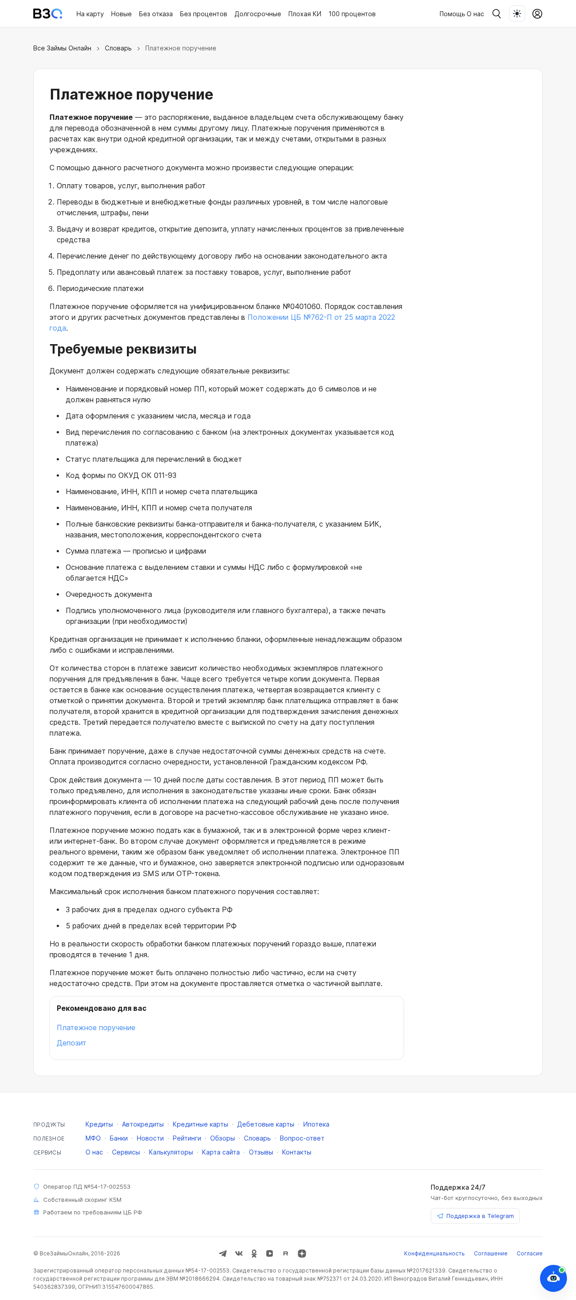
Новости (150, 1138)
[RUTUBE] (286, 1254)
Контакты (296, 1152)
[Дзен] (302, 1254)
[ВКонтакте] (239, 1254)
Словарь (118, 48)
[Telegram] (223, 1254)
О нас (475, 14)
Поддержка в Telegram (480, 1215)
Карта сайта (221, 1152)
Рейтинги (187, 1138)
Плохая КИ (304, 14)
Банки (119, 1138)
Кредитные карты (200, 1124)
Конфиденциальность (434, 1253)
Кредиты (99, 1124)
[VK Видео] (270, 1254)
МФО (93, 1138)
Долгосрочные (257, 14)
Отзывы (261, 1152)
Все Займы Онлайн (62, 48)
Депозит (71, 1042)
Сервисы (126, 1152)
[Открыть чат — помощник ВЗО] (553, 1278)
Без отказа (156, 14)
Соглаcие (530, 1253)
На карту (90, 14)
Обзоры (222, 1138)
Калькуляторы (171, 1152)
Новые (121, 14)
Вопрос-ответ (302, 1138)
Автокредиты (143, 1124)
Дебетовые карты (265, 1124)
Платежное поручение (96, 1027)
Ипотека (316, 1124)
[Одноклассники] (254, 1254)
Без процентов (203, 14)
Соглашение (491, 1253)
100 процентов (352, 14)
